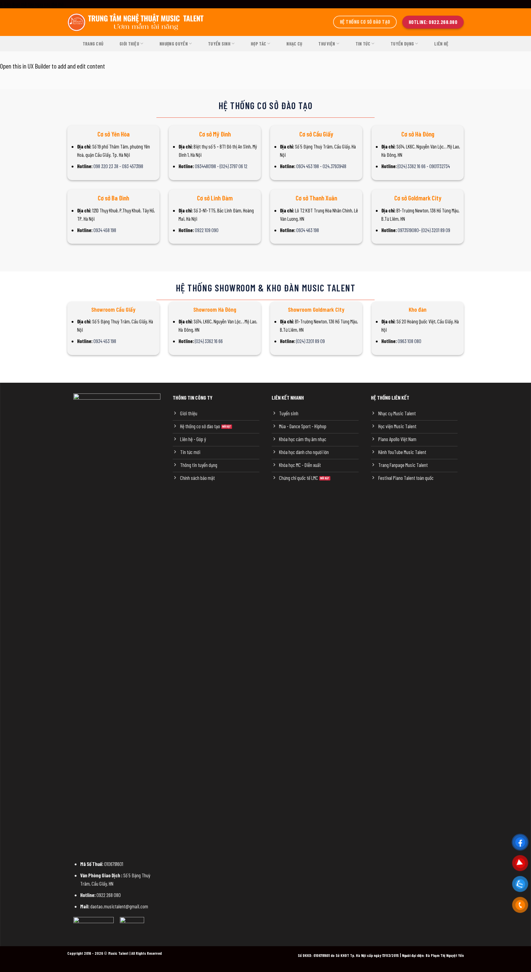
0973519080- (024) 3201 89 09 (424, 230)
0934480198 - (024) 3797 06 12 (221, 166)
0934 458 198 (104, 230)
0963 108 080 (409, 341)
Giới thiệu (129, 43)
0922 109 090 (206, 230)
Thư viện (326, 43)
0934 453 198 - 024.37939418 (321, 166)
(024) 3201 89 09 (310, 341)
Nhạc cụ (294, 43)
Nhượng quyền (173, 43)
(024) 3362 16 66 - (413, 166)
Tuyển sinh (219, 43)
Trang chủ (93, 43)
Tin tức (363, 43)
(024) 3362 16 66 (209, 341)
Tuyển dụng (402, 43)
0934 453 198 (104, 341)
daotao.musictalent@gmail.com (119, 906)
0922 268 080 (108, 895)
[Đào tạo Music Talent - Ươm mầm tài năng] (136, 22)
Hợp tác (258, 43)
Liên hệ (441, 43)
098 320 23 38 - (107, 166)
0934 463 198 (307, 230)
